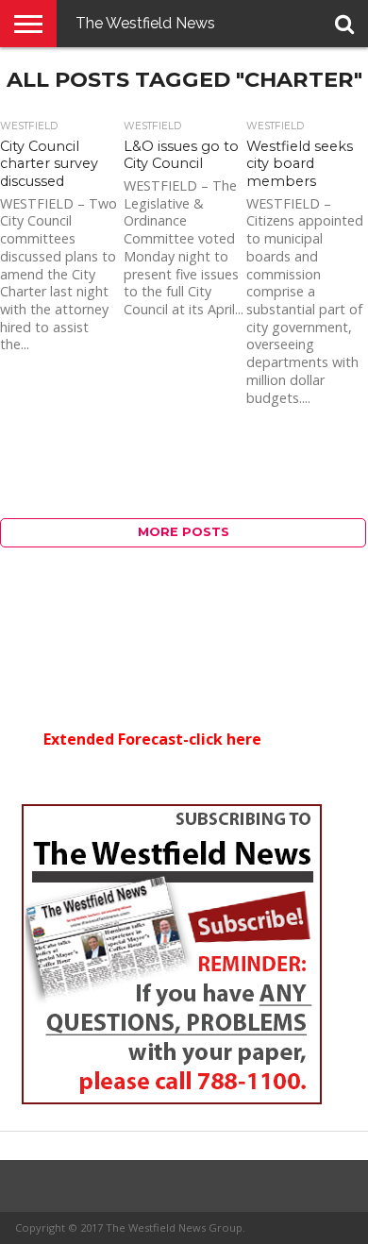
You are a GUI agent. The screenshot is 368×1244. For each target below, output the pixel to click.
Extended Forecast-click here (152, 739)
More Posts (183, 532)
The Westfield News (145, 23)
